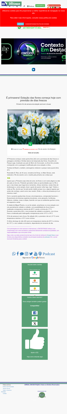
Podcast (31, 6)
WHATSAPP (39, 5)
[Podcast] (33, 51)
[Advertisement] (33, 86)
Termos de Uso (6, 388)
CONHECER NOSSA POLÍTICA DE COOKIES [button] (37, 24)
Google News (51, 235)
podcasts (47, 237)
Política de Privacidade (8, 386)
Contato (5, 393)
